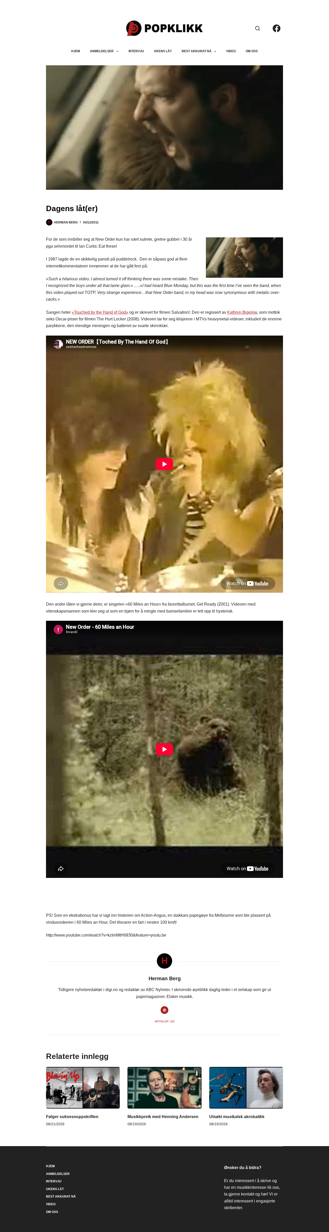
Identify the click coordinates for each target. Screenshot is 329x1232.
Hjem (75, 51)
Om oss (252, 51)
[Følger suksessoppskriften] (83, 1088)
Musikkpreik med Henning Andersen (162, 1116)
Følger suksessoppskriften (72, 1116)
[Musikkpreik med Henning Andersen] (164, 1088)
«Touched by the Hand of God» (100, 312)
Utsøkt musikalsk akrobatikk (236, 1116)
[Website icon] (164, 1010)
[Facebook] (276, 28)
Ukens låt (163, 51)
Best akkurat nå (197, 51)
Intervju (136, 51)
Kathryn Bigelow (242, 312)
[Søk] (257, 28)
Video (231, 51)
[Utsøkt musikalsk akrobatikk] (246, 1088)
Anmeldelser (102, 51)
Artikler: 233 (165, 1021)
